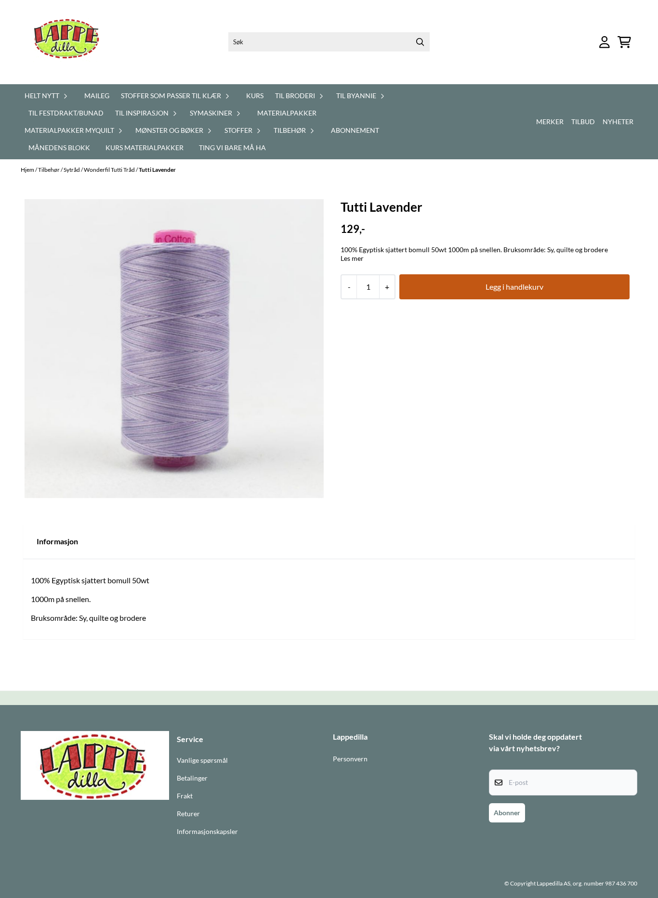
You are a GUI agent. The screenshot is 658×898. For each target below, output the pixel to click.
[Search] (420, 41)
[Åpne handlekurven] (624, 42)
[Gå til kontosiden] (604, 42)
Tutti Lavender (157, 169)
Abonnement (355, 130)
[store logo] (72, 42)
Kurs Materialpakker (144, 147)
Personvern (350, 759)
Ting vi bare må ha (232, 147)
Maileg (96, 95)
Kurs (254, 95)
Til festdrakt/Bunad (66, 113)
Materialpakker (286, 113)
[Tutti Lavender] (174, 348)
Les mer (352, 258)
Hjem (28, 169)
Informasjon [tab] (57, 541)
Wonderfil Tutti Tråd (110, 169)
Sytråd (72, 169)
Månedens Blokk (59, 147)
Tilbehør (49, 169)
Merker (550, 121)
